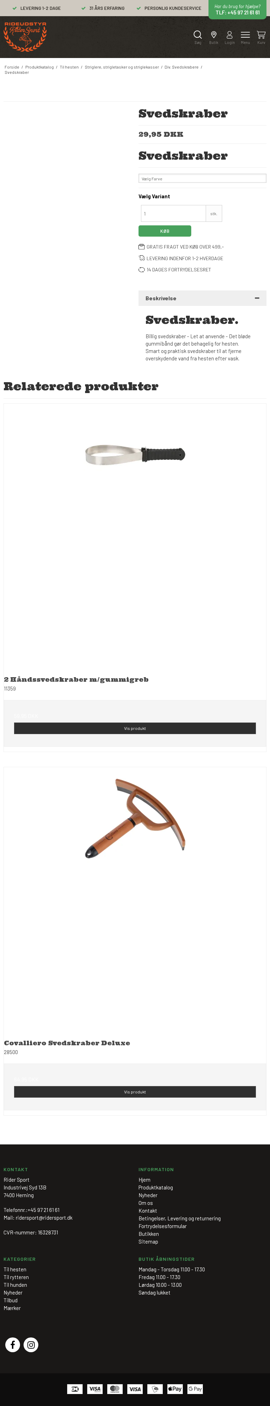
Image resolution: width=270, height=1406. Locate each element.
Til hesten (15, 1269)
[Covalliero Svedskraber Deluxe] (135, 898)
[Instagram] (31, 1344)
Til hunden (15, 1285)
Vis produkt (135, 728)
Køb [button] (165, 231)
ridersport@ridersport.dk (44, 1217)
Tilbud (11, 1300)
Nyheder (13, 1292)
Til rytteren (16, 1277)
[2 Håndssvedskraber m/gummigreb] (135, 535)
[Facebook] (12, 1344)
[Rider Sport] (25, 37)
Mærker (12, 1308)
